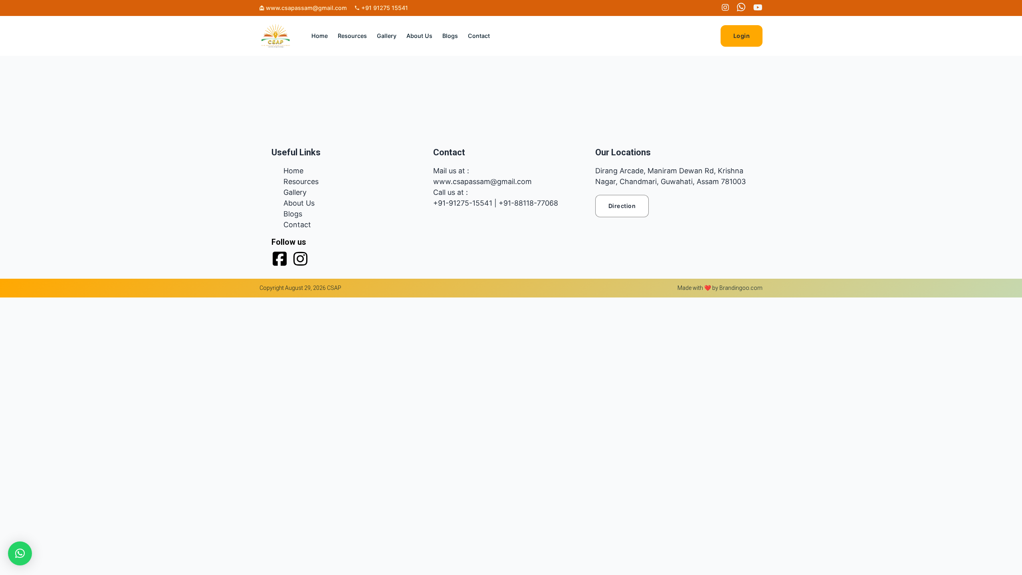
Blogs (450, 35)
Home (319, 35)
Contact (479, 35)
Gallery (386, 35)
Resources (352, 35)
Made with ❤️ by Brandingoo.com (720, 288)
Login (741, 35)
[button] (20, 553)
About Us (419, 35)
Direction (622, 205)
